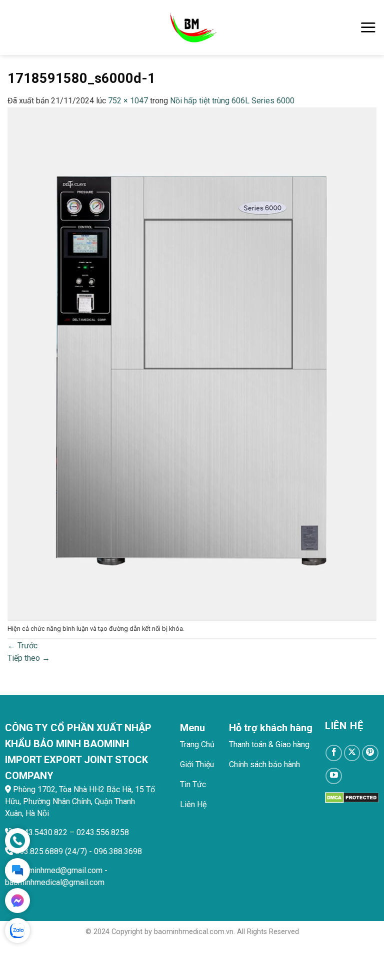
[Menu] (368, 27)
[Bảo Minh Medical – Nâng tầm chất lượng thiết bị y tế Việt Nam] (192, 27)
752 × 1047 (128, 100)
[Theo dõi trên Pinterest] (370, 753)
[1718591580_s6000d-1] (192, 363)
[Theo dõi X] (352, 753)
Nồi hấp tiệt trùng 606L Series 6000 (232, 100)
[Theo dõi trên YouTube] (334, 776)
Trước (23, 645)
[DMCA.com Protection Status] (352, 797)
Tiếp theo (29, 658)
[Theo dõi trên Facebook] (334, 753)
